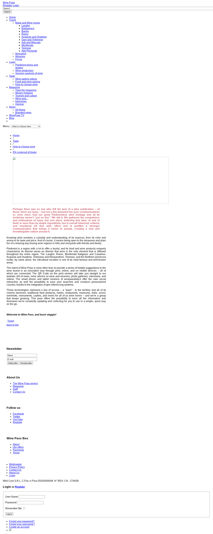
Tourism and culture (26, 95)
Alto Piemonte (29, 51)
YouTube (18, 419)
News (12, 107)
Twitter (16, 416)
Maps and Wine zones (27, 22)
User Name (11, 496)
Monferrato (27, 45)
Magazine (14, 87)
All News (20, 109)
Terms (16, 452)
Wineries (20, 56)
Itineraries (20, 53)
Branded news (23, 112)
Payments (18, 450)
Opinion (19, 104)
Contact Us (19, 392)
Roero (25, 34)
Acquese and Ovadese (34, 37)
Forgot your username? (22, 524)
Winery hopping (24, 93)
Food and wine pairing (27, 81)
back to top (13, 325)
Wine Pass (9, 2)
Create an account (19, 527)
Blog (11, 118)
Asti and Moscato (31, 42)
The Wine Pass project (25, 383)
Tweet (10, 321)
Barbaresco (28, 28)
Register (7, 5)
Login (16, 5)
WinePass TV (16, 115)
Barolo (25, 31)
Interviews (21, 101)
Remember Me (13, 508)
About (16, 444)
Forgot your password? (21, 521)
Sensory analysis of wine (29, 73)
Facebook (18, 413)
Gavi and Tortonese (32, 39)
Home (12, 17)
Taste (12, 76)
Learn (12, 62)
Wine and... (21, 98)
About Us (14, 472)
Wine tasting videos (26, 79)
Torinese (26, 48)
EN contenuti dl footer (25, 152)
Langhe (26, 25)
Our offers (18, 447)
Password (10, 502)
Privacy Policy (17, 467)
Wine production (24, 70)
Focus (18, 59)
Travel (12, 20)
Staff (15, 389)
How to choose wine (26, 84)
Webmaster (15, 464)
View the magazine (25, 90)
